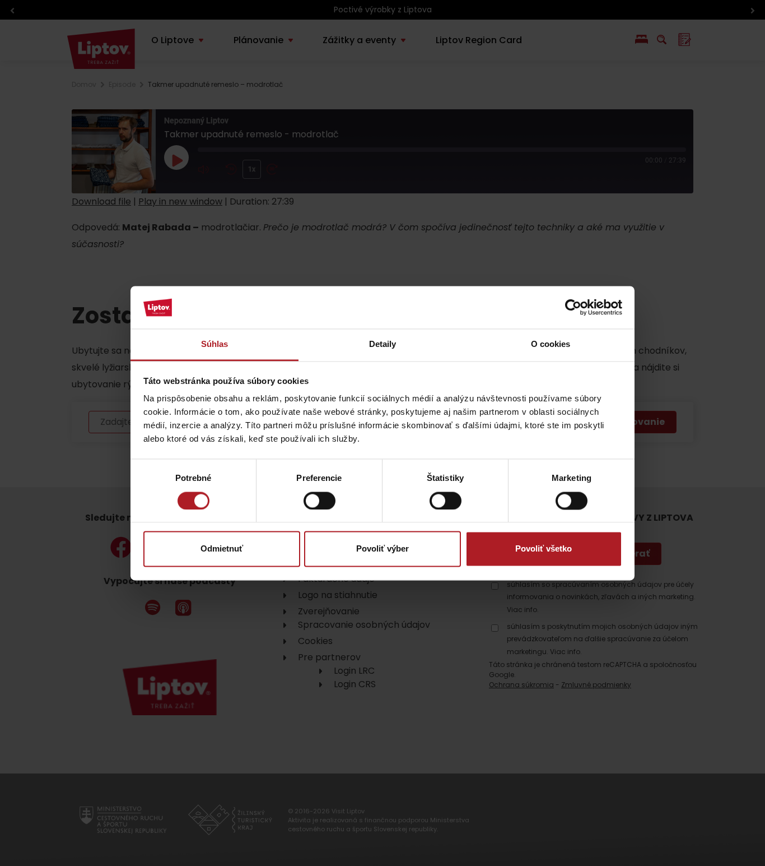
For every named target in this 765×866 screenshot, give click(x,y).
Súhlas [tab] (214, 344)
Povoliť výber (382, 549)
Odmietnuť (221, 549)
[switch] (319, 501)
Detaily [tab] (383, 344)
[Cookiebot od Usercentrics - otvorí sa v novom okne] (573, 307)
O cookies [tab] (551, 344)
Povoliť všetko (543, 549)
